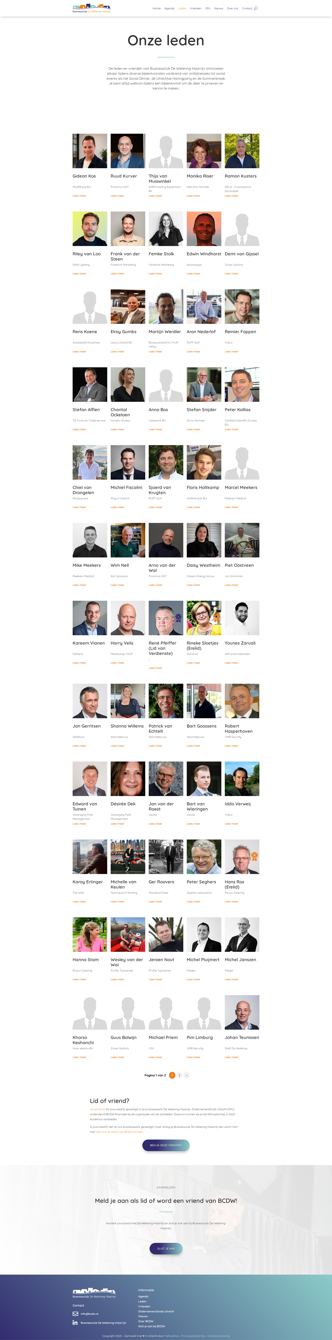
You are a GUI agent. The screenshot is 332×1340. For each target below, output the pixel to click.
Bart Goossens (201, 726)
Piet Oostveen (239, 565)
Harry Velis (122, 643)
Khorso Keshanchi (83, 1040)
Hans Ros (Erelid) (234, 884)
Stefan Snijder (201, 409)
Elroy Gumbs (123, 331)
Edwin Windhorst (204, 253)
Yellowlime (171, 1336)
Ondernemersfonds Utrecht (156, 1311)
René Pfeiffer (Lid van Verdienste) (162, 648)
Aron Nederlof (201, 331)
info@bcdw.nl (89, 1314)
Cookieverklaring (218, 1336)
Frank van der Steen (125, 256)
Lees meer (79, 195)
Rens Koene (85, 331)
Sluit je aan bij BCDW (151, 1326)
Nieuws (218, 8)
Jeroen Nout (161, 959)
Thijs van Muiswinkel (160, 178)
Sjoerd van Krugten (160, 490)
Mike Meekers (87, 565)
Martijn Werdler (165, 331)
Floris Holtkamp (203, 487)
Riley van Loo (87, 253)
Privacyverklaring (193, 1336)
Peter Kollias (238, 409)
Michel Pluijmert (203, 959)
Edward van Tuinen (85, 806)
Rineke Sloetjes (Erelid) (202, 645)
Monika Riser (200, 176)
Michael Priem (163, 1037)
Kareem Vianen (89, 643)
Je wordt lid (97, 1109)
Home (157, 8)
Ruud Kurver (124, 176)
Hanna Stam (86, 959)
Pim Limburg (200, 1037)
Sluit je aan (166, 1248)
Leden (182, 8)
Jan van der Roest (161, 806)
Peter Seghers (201, 881)
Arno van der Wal (162, 567)
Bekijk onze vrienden (166, 1145)
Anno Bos (158, 409)
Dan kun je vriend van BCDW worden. (119, 1131)
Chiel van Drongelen (83, 490)
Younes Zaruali (240, 643)
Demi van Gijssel (242, 253)
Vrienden (195, 8)
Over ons (232, 8)
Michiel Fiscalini (126, 487)
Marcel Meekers (241, 487)
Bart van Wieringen (197, 806)
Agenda (169, 8)
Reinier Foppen (240, 331)
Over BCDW (145, 1321)
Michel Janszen (240, 959)
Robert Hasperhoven (239, 728)
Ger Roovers (161, 881)
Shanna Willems (127, 726)
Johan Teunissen (242, 1037)
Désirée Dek (123, 803)
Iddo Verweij (238, 803)
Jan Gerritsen (87, 726)
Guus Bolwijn (124, 1037)
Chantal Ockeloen (120, 412)
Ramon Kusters (241, 176)
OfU (207, 8)
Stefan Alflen (86, 409)
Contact (247, 8)
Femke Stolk (161, 253)
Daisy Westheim (203, 565)
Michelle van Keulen (123, 884)
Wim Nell (120, 565)
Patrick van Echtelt (160, 728)
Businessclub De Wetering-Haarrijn (103, 1322)
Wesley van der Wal (127, 962)
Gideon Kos (84, 176)
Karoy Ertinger (88, 881)
